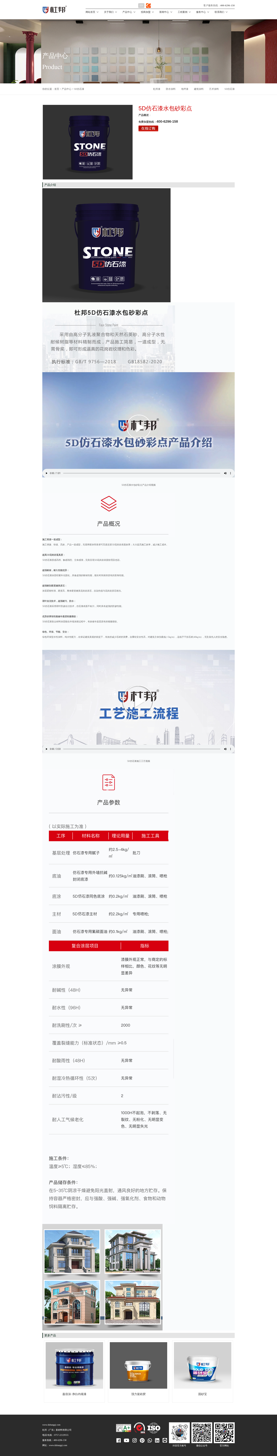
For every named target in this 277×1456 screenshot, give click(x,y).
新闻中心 (164, 12)
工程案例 (182, 12)
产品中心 (127, 12)
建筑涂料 (199, 89)
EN (141, 5)
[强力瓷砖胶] (138, 1365)
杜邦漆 (156, 89)
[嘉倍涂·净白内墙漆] (74, 1365)
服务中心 (201, 12)
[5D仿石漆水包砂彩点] (87, 142)
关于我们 (109, 12)
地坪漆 (184, 89)
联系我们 (219, 12)
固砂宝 (202, 1394)
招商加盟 (146, 12)
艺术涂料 (214, 89)
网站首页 (90, 12)
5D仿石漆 (229, 89)
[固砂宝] (202, 1365)
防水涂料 (171, 89)
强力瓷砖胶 (138, 1394)
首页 (56, 89)
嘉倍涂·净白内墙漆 (74, 1394)
